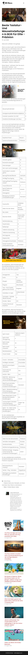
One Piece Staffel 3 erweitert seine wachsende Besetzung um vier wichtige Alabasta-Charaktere (14, 556)
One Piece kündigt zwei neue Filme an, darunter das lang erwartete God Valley (13, 534)
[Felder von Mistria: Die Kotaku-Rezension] (14, 640)
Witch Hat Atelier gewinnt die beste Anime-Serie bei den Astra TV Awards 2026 (14, 600)
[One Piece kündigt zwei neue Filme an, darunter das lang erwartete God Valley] (14, 530)
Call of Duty (7, 481)
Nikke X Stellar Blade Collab (11, 487)
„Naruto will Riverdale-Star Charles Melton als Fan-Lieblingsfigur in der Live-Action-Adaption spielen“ (14, 622)
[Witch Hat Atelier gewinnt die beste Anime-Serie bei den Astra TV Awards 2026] (14, 596)
